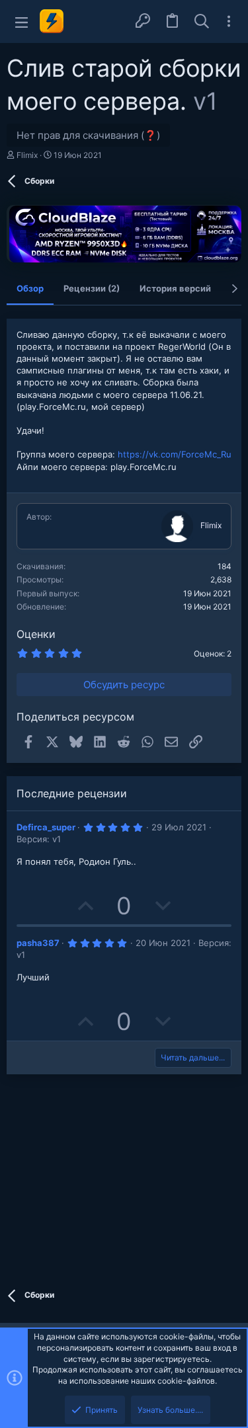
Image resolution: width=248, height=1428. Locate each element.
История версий (175, 288)
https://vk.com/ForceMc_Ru (174, 454)
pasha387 (38, 942)
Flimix (27, 155)
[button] (21, 21)
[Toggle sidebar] (228, 21)
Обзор (30, 288)
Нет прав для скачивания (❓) (88, 135)
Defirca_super (46, 827)
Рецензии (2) (91, 288)
